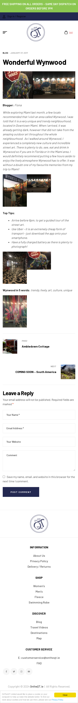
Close (65, 695)
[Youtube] (28, 671)
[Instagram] (21, 671)
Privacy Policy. (57, 699)
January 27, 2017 (19, 52)
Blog (5, 52)
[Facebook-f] (6, 671)
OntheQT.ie (36, 686)
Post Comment (21, 492)
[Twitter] (13, 671)
